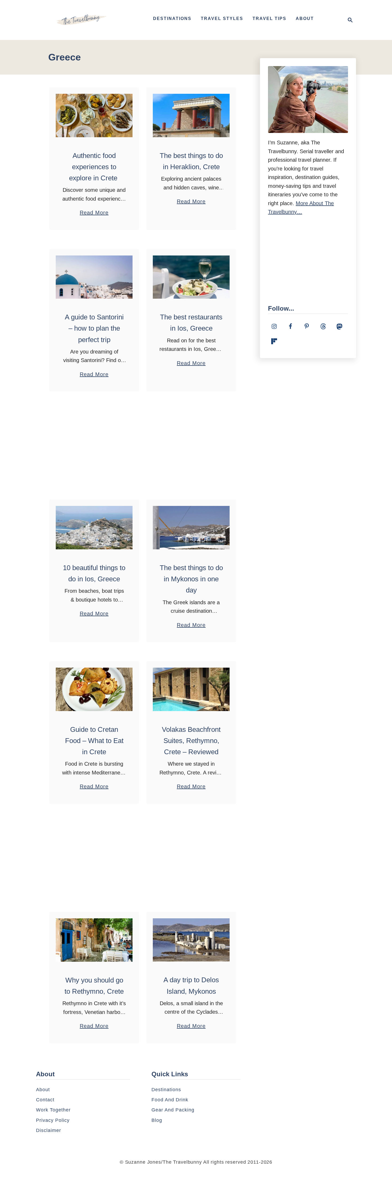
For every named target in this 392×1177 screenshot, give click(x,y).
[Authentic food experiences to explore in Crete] (94, 115)
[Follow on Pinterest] (307, 326)
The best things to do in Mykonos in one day (191, 579)
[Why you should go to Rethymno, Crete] (94, 940)
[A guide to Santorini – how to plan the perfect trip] (94, 277)
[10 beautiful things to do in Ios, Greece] (94, 527)
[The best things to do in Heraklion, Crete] (191, 115)
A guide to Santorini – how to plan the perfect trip (94, 328)
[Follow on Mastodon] (339, 326)
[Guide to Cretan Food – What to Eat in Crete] (94, 689)
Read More (94, 213)
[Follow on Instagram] (274, 326)
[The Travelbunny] (81, 20)
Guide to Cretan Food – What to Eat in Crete (94, 740)
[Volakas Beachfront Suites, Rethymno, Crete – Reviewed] (191, 689)
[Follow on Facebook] (290, 326)
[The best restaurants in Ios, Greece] (191, 277)
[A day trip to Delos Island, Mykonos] (191, 939)
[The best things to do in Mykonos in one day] (191, 527)
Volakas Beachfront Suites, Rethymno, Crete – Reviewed (191, 740)
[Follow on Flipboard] (274, 341)
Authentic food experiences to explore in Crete (94, 167)
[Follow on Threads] (323, 326)
